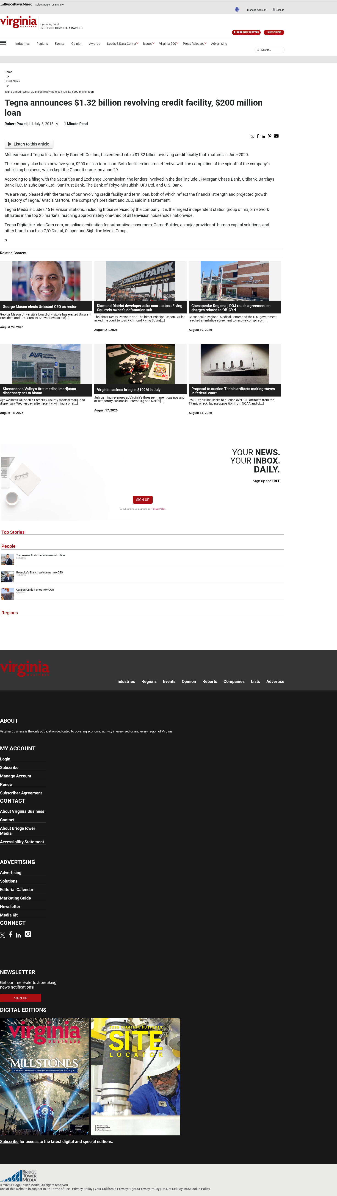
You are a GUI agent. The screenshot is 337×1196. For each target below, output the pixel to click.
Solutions (8, 881)
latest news (12, 81)
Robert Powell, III (19, 124)
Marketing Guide (15, 898)
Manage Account (256, 9)
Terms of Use (60, 1188)
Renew (6, 784)
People (8, 546)
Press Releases (193, 43)
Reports (209, 681)
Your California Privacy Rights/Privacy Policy (127, 1188)
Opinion (76, 43)
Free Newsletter (248, 32)
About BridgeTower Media (17, 831)
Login (5, 759)
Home (8, 72)
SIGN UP (142, 500)
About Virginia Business (22, 811)
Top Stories (13, 532)
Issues (147, 43)
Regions (42, 43)
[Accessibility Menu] (237, 9)
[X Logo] (2, 936)
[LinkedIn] (18, 936)
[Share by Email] (276, 136)
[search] (258, 50)
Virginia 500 (167, 43)
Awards (94, 43)
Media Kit (9, 915)
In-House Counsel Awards (60, 28)
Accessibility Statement (22, 841)
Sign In (280, 9)
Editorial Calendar (16, 889)
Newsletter (10, 906)
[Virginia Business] (18, 23)
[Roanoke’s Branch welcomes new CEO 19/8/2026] (143, 581)
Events (59, 43)
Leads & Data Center (121, 43)
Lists (255, 681)
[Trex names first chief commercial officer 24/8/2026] (143, 564)
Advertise (275, 681)
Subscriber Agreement (21, 793)
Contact (7, 819)
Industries (22, 43)
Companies (234, 681)
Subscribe (274, 32)
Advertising (219, 43)
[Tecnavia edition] (44, 1134)
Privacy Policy (158, 509)
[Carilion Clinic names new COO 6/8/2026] (143, 598)
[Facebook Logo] (10, 935)
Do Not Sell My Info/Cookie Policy (186, 1188)
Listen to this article (31, 144)
